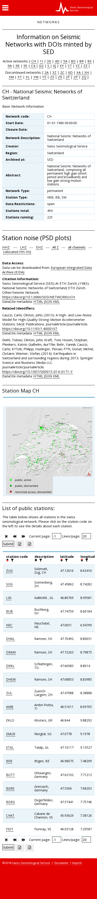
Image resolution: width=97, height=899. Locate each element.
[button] (5, 7)
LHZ (23, 247)
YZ (78, 65)
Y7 (70, 65)
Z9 (60, 77)
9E (17, 65)
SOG (9, 584)
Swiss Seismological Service (31, 863)
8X (90, 61)
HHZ (6, 247)
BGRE (10, 788)
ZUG (9, 570)
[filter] (12, 560)
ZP (76, 77)
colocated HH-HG (17, 251)
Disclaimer (61, 863)
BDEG (10, 802)
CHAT (10, 815)
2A (46, 72)
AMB (9, 707)
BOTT (10, 775)
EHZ (39, 247)
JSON (48, 301)
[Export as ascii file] (29, 544)
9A (10, 65)
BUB (9, 611)
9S (25, 65)
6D (70, 72)
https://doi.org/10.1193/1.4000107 (29, 328)
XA (78, 72)
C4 (33, 65)
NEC (9, 625)
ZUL (9, 693)
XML (56, 301)
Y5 (44, 77)
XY (62, 65)
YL (28, 77)
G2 (41, 65)
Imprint (77, 863)
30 (49, 61)
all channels (76, 247)
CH (34, 61)
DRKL (10, 666)
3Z (54, 72)
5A (65, 61)
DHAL (10, 638)
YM (35, 77)
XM (11, 77)
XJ (54, 65)
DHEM (11, 679)
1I (41, 61)
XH (86, 72)
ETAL (10, 747)
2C (62, 72)
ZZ (85, 65)
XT (20, 77)
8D (73, 61)
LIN (8, 598)
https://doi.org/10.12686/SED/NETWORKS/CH (38, 297)
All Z (55, 247)
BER (9, 761)
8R (81, 61)
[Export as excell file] (19, 544)
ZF (68, 77)
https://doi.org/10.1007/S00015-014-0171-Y (37, 371)
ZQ (84, 77)
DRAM (11, 652)
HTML (38, 301)
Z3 (52, 77)
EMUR (10, 734)
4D (57, 61)
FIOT (9, 829)
